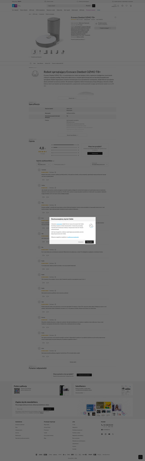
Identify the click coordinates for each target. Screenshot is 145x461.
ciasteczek (59, 224)
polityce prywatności (73, 237)
